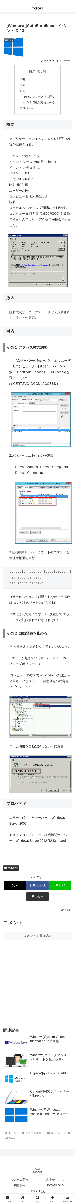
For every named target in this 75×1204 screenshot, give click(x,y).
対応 (22, 90)
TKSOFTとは (37, 1191)
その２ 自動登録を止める (39, 102)
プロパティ (27, 108)
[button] (37, 896)
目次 (32, 71)
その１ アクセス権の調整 (39, 96)
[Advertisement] (37, 983)
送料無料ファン (55, 1179)
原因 (22, 85)
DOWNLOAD (55, 1185)
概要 (22, 79)
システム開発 (19, 1179)
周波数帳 (19, 1185)
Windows (13, 867)
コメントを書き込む (37, 935)
